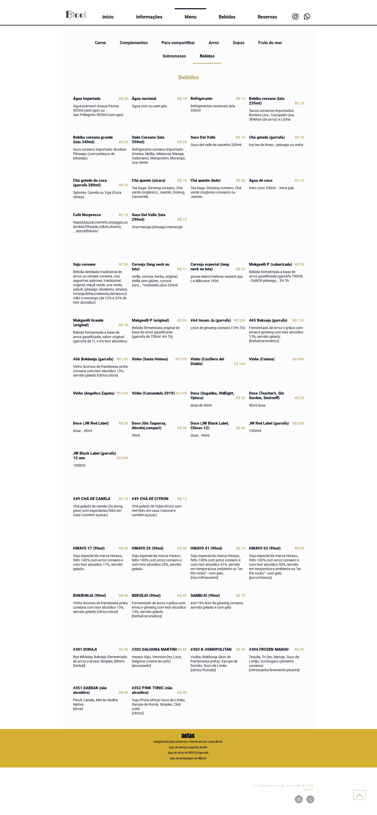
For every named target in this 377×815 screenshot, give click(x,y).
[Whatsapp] (307, 16)
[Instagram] (295, 16)
